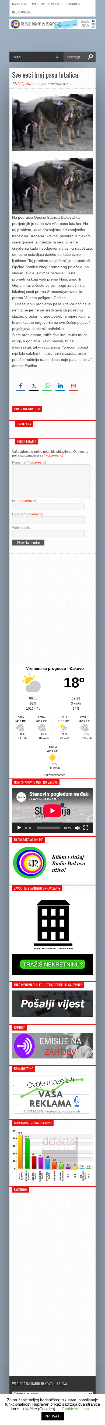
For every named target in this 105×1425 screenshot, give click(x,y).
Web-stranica (22, 528)
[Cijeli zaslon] (86, 828)
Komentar (29, 462)
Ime (24, 501)
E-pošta (27, 514)
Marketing (19, 4)
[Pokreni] (19, 828)
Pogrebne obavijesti (47, 4)
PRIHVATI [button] (53, 1416)
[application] (52, 810)
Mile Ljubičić (23, 84)
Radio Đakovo (21, 12)
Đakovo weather (54, 775)
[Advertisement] (52, 608)
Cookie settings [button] (75, 1408)
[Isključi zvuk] (77, 828)
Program (73, 4)
